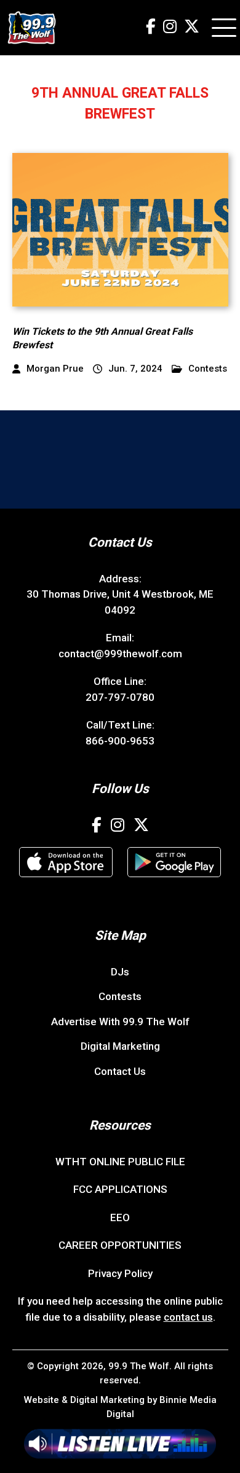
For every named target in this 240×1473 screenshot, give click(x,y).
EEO (120, 1217)
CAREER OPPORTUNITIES (120, 1245)
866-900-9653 (120, 741)
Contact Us (120, 1071)
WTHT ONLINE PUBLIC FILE (120, 1161)
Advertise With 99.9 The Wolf (120, 1021)
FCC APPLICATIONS (120, 1189)
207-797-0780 (120, 697)
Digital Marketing (120, 1046)
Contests (207, 368)
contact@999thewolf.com (120, 653)
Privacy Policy (120, 1273)
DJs (120, 972)
